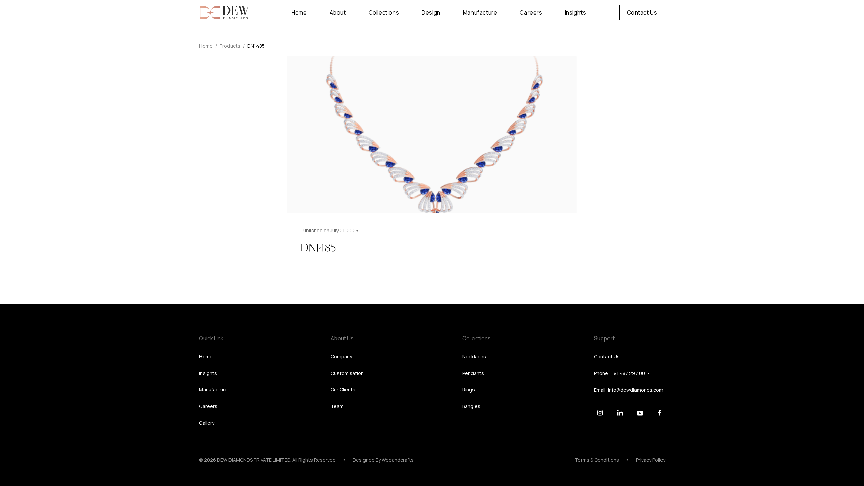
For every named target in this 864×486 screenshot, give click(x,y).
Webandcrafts (398, 460)
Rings (468, 389)
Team (337, 406)
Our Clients (343, 389)
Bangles (471, 406)
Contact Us (642, 12)
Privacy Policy (650, 460)
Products (230, 46)
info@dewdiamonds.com (635, 390)
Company (341, 356)
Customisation (347, 373)
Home (299, 12)
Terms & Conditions (597, 460)
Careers (531, 12)
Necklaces (474, 356)
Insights (575, 12)
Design (431, 12)
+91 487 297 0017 (630, 373)
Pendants (473, 373)
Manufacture (480, 12)
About (338, 12)
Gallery (206, 423)
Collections (384, 12)
